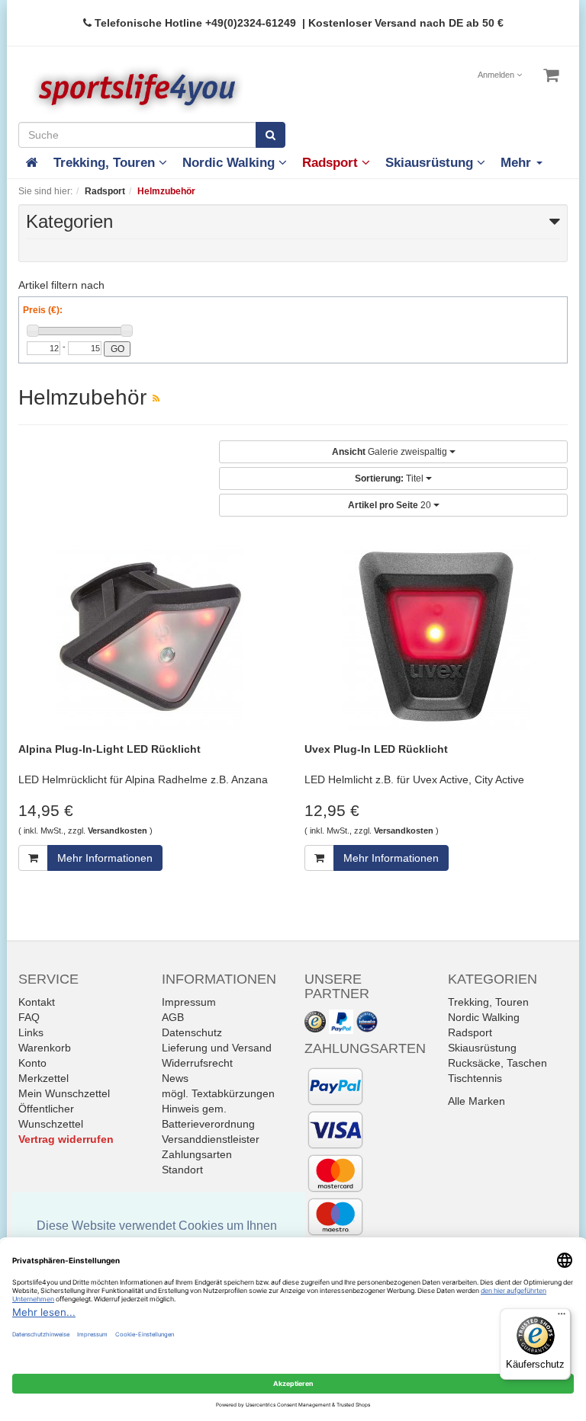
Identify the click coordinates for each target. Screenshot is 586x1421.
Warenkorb (44, 1048)
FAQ (29, 1017)
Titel (390, 478)
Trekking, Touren (106, 162)
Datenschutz (192, 1032)
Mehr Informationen (105, 858)
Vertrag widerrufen (66, 1139)
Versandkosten (117, 830)
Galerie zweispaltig (390, 451)
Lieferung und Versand (217, 1048)
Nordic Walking (230, 162)
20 (390, 505)
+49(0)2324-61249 (250, 23)
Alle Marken (476, 1101)
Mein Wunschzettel (64, 1093)
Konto (32, 1063)
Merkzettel (43, 1078)
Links (30, 1032)
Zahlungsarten (197, 1154)
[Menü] (561, 1317)
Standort (182, 1169)
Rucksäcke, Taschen (497, 1063)
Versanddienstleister (210, 1139)
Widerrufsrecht (197, 1063)
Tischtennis (475, 1078)
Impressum (189, 1002)
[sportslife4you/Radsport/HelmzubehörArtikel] (156, 398)
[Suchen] (270, 135)
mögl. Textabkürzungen (218, 1093)
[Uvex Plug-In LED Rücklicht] (436, 636)
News (175, 1078)
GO (117, 349)
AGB (173, 1017)
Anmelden (497, 74)
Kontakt (36, 1002)
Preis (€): (43, 310)
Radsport (332, 162)
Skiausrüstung (431, 162)
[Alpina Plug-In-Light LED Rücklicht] (150, 636)
